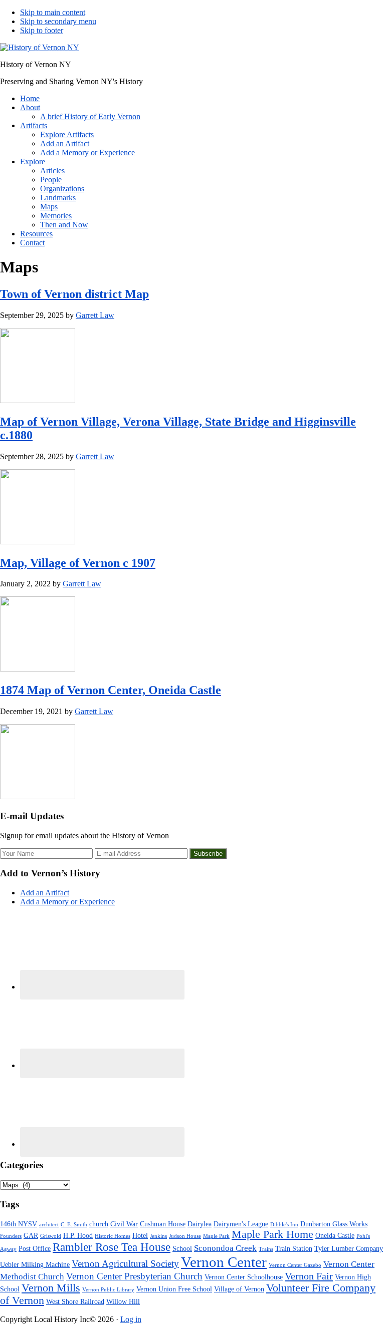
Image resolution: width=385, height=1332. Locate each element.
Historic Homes (112, 1236)
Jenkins (158, 1236)
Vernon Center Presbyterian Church (134, 1276)
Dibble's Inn (284, 1224)
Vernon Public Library (108, 1289)
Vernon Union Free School (174, 1289)
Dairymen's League (241, 1224)
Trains (266, 1249)
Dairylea (199, 1224)
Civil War (124, 1224)
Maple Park (216, 1236)
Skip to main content (52, 12)
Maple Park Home (272, 1234)
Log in (130, 1319)
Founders (11, 1236)
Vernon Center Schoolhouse (244, 1277)
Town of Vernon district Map (74, 293)
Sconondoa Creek (225, 1248)
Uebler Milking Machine (35, 1264)
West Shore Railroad (75, 1301)
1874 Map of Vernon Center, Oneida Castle (110, 690)
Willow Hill (123, 1301)
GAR (31, 1235)
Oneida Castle (334, 1235)
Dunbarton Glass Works (333, 1224)
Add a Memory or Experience (67, 901)
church (98, 1224)
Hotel (140, 1235)
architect (49, 1224)
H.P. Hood (78, 1235)
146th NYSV (18, 1224)
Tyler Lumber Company (348, 1248)
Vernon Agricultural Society (125, 1263)
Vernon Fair (309, 1275)
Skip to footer (41, 30)
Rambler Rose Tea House (111, 1247)
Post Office (35, 1248)
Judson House (185, 1236)
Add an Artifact (44, 892)
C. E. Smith (74, 1224)
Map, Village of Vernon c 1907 (77, 562)
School (182, 1248)
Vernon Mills (51, 1288)
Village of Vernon (239, 1289)
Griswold (50, 1236)
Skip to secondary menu (58, 21)
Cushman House (162, 1224)
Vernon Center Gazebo (295, 1265)
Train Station (293, 1248)
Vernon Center (224, 1262)
